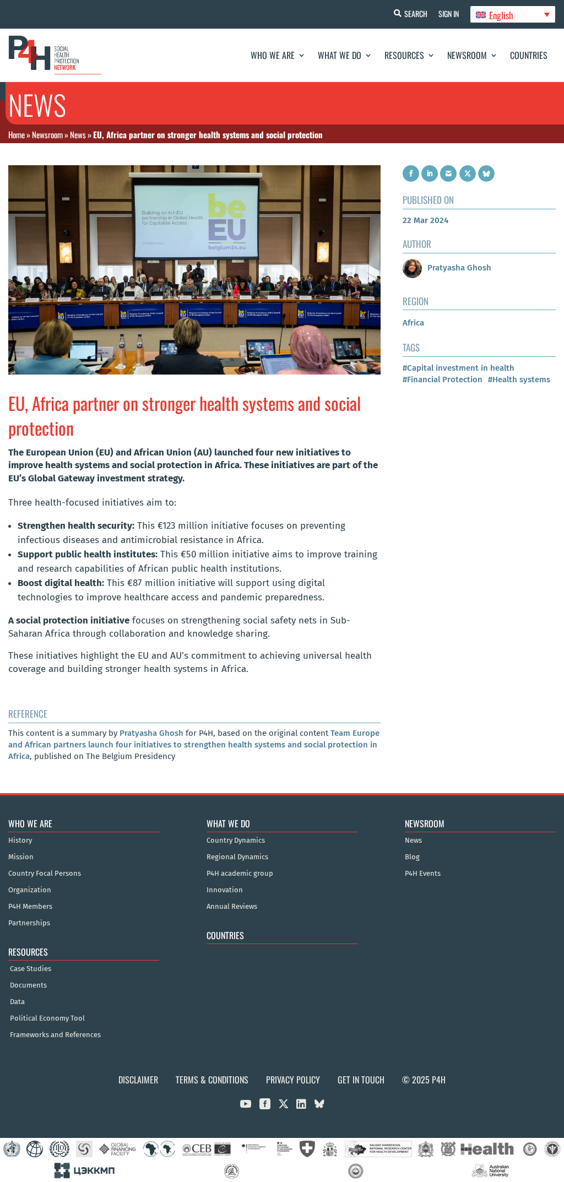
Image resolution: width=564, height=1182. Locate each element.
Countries (528, 55)
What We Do (339, 55)
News (78, 134)
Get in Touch (361, 1079)
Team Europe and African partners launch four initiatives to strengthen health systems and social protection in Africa (193, 744)
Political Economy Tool (47, 1018)
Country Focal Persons (44, 873)
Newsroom (467, 55)
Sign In (448, 13)
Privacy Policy (293, 1079)
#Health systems (519, 379)
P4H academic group (240, 873)
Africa (413, 323)
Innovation (225, 890)
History (20, 840)
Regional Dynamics (237, 857)
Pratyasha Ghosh (151, 733)
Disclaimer (138, 1079)
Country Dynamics (236, 840)
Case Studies (30, 969)
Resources (404, 55)
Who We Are (273, 55)
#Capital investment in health (458, 368)
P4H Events (423, 873)
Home (16, 134)
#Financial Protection (442, 379)
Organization (29, 890)
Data (17, 1002)
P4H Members (30, 906)
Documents (28, 985)
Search (415, 13)
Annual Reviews (232, 906)
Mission (21, 857)
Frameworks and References (55, 1035)
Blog (412, 857)
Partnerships (29, 923)
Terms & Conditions (212, 1079)
